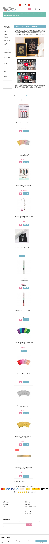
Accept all (41, 540)
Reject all (41, 542)
